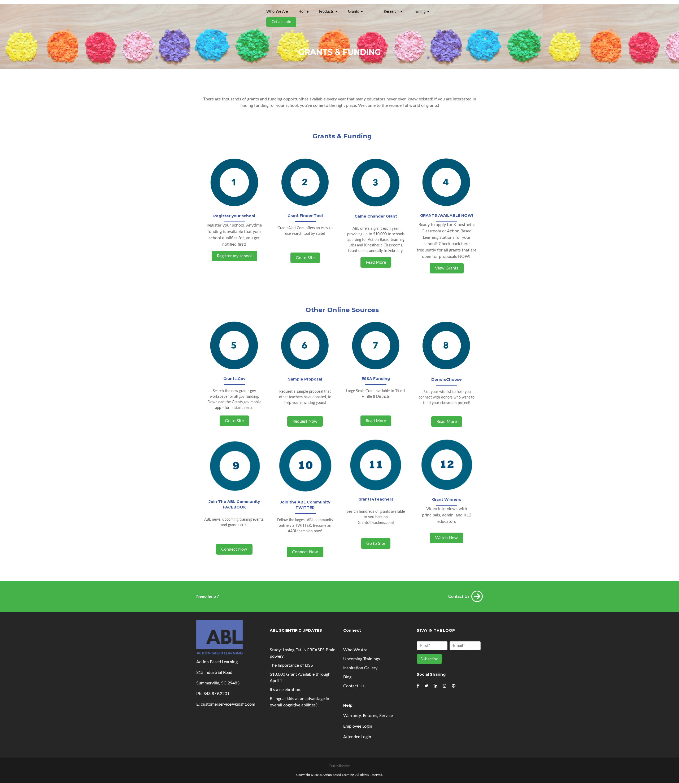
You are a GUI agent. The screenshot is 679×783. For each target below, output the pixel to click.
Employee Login (357, 726)
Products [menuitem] (326, 12)
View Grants (446, 268)
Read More (376, 262)
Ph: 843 (203, 694)
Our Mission (339, 766)
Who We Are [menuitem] (277, 12)
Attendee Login (357, 737)
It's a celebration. (285, 690)
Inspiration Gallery (360, 668)
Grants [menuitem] (353, 12)
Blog (347, 677)
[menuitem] (373, 9)
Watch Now (446, 538)
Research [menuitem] (391, 12)
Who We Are (355, 650)
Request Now (305, 421)
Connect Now (234, 549)
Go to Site (305, 258)
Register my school (234, 256)
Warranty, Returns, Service (368, 716)
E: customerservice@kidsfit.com (225, 704)
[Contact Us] (477, 599)
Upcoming (361, 659)
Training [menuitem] (419, 12)
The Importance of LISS (291, 665)
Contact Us (353, 686)
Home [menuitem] (303, 12)
